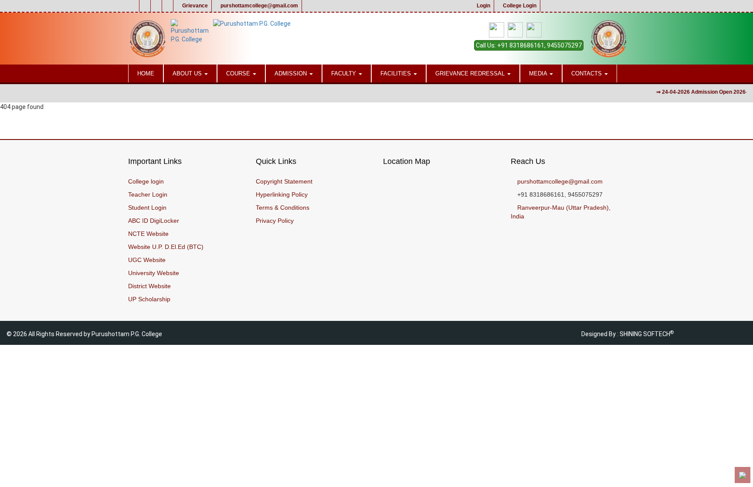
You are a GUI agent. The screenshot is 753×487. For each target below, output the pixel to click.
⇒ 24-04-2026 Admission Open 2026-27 (700, 92)
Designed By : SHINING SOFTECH (627, 333)
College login (146, 181)
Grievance (194, 6)
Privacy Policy (275, 220)
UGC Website (147, 259)
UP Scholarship (149, 299)
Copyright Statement (284, 181)
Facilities (396, 73)
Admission (292, 73)
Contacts (587, 73)
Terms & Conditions (282, 207)
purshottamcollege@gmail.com (258, 6)
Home (145, 73)
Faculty (344, 73)
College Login (519, 6)
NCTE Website (148, 233)
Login (482, 6)
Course (239, 73)
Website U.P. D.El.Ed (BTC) (166, 246)
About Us (188, 73)
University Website (153, 272)
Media (539, 73)
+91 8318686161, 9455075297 (539, 45)
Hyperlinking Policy (282, 194)
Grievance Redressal (470, 73)
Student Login (147, 207)
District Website (149, 286)
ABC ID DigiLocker (153, 220)
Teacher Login (147, 194)
